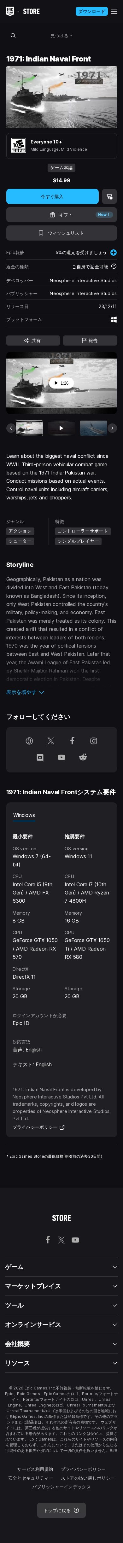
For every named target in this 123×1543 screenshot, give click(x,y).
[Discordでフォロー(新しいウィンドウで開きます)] (40, 758)
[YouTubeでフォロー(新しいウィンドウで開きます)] (61, 758)
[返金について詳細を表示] (114, 267)
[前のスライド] (11, 428)
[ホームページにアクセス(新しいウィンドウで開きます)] (29, 742)
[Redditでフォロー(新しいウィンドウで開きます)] (83, 758)
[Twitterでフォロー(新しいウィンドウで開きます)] (50, 742)
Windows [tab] (24, 815)
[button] (61, 692)
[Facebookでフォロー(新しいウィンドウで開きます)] (72, 742)
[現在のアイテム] (29, 428)
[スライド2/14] (61, 428)
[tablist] (62, 815)
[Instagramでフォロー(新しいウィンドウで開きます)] (93, 742)
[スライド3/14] (93, 428)
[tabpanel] (62, 910)
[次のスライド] (112, 428)
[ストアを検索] (13, 35)
